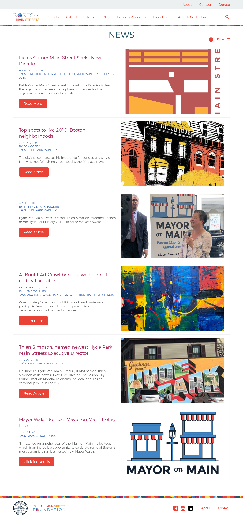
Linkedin (190, 508)
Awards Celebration (192, 17)
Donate (224, 4)
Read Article (34, 393)
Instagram (183, 508)
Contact (205, 4)
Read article (34, 172)
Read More (33, 104)
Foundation (161, 17)
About (187, 4)
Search (227, 17)
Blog (106, 17)
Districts (53, 17)
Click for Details (37, 462)
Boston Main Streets (26, 17)
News (91, 17)
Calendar (73, 17)
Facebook (175, 508)
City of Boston (20, 508)
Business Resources (131, 17)
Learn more (33, 321)
